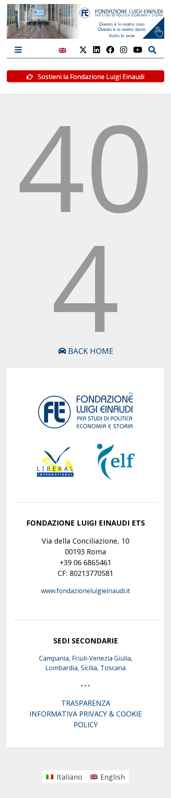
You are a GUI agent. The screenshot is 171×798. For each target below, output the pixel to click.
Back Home (89, 350)
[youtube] (137, 50)
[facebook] (110, 50)
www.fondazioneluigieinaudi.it (85, 590)
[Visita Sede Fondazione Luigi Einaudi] (85, 35)
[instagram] (123, 50)
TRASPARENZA (85, 703)
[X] (83, 50)
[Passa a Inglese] (62, 54)
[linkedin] (96, 50)
